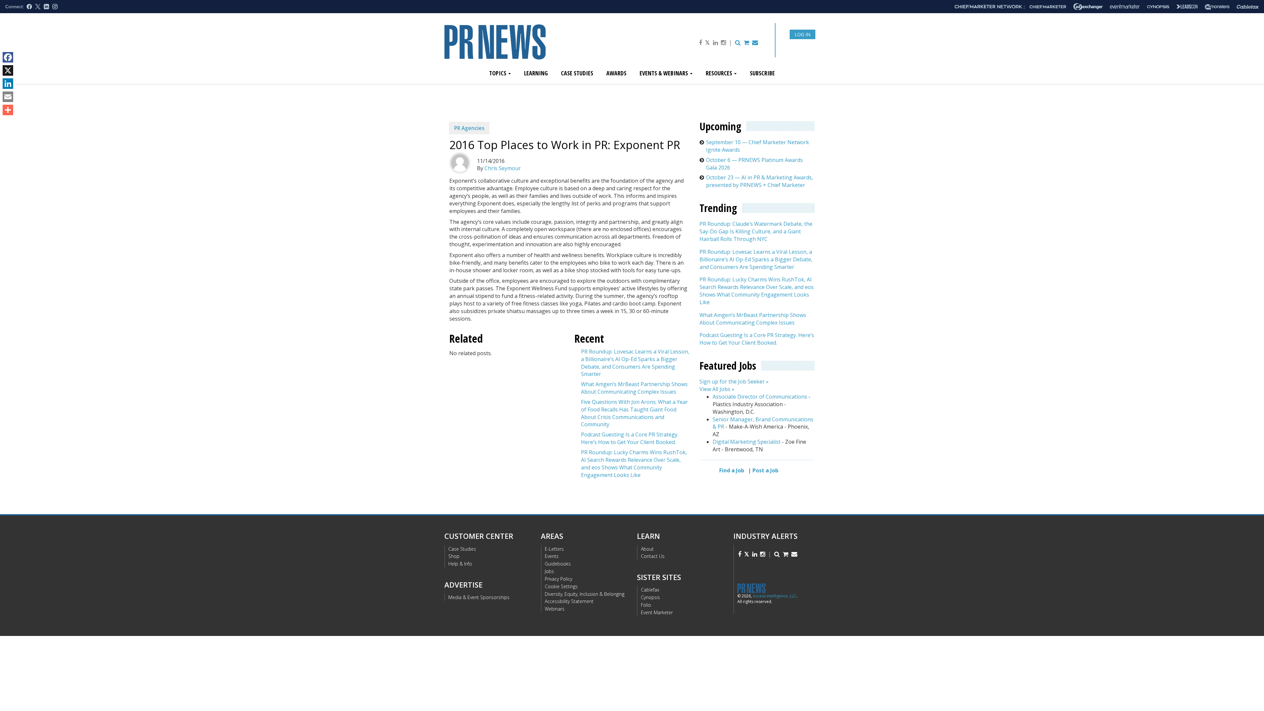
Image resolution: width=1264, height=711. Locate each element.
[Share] (7, 110)
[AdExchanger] (1088, 6)
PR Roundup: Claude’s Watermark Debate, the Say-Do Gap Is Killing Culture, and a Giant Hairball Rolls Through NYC (755, 231)
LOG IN (802, 34)
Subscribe (762, 73)
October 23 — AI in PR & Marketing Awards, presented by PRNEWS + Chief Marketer (759, 181)
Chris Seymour (503, 168)
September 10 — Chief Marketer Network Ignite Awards (757, 146)
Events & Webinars (664, 73)
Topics (498, 73)
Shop (454, 556)
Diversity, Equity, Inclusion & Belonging (584, 594)
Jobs (549, 571)
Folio (646, 605)
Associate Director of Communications (760, 396)
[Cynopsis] (1158, 6)
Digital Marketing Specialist (746, 441)
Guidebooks (558, 564)
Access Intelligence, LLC (774, 596)
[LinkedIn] (7, 83)
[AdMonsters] (1217, 7)
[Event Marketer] (1125, 7)
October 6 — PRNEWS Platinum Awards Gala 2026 (754, 163)
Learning (536, 73)
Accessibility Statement (569, 601)
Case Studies (577, 73)
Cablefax (650, 590)
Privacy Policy (558, 579)
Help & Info (460, 564)
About (647, 549)
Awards (616, 73)
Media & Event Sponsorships (479, 597)
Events (552, 556)
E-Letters (554, 549)
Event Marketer (657, 612)
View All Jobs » (716, 389)
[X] (7, 70)
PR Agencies (469, 128)
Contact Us (653, 556)
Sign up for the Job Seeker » (734, 381)
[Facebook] (7, 57)
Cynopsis (650, 597)
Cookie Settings (561, 586)
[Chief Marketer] (1047, 7)
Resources (719, 73)
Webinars (555, 609)
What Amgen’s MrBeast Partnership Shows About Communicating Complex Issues (634, 388)
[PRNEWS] (518, 47)
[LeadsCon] (1187, 7)
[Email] (7, 96)
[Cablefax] (1248, 7)
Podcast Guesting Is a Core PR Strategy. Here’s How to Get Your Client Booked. (629, 438)
